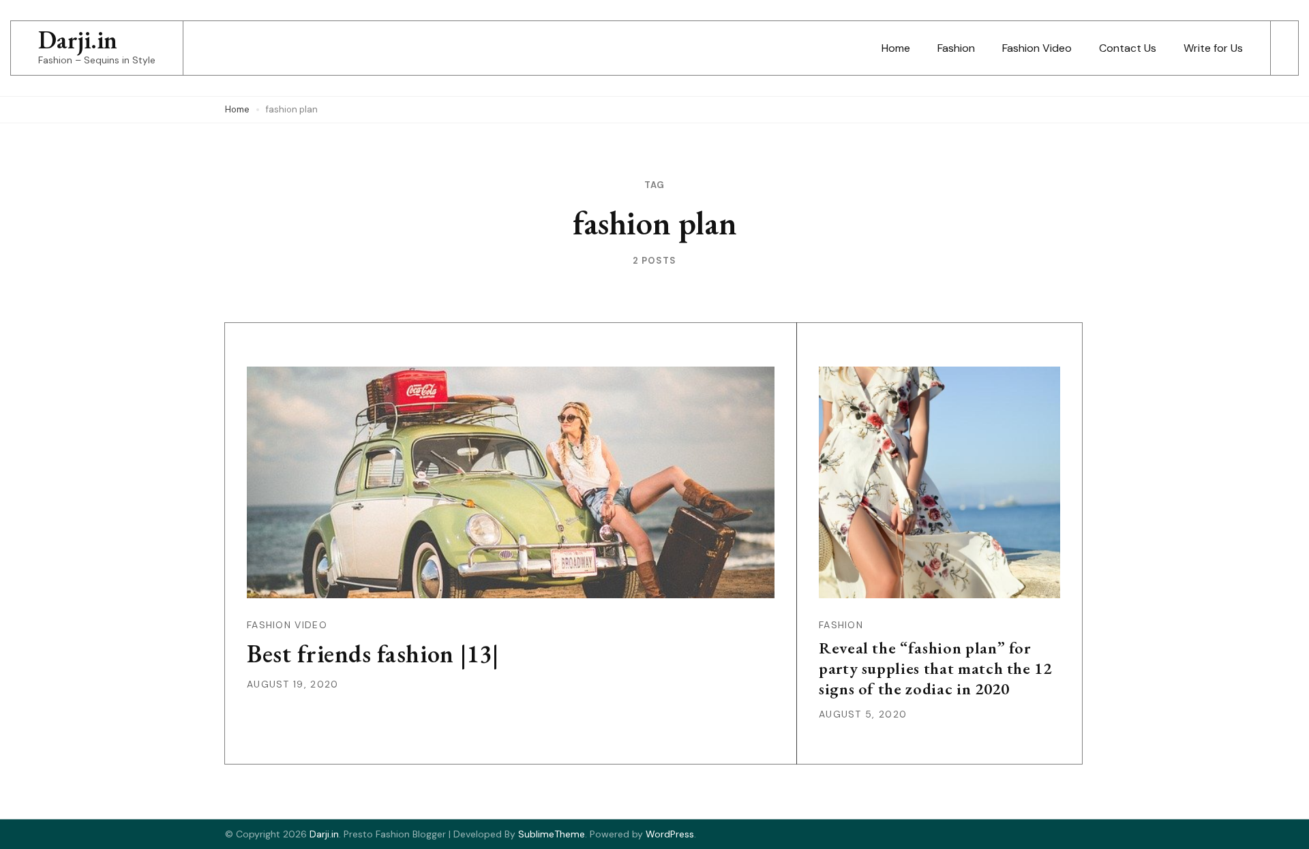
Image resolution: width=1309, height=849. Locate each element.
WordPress (670, 834)
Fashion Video (1037, 48)
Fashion (956, 48)
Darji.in (77, 40)
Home (896, 48)
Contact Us (1127, 48)
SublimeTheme (551, 834)
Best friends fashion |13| (372, 654)
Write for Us (1213, 48)
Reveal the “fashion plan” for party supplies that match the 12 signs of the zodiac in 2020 (935, 668)
